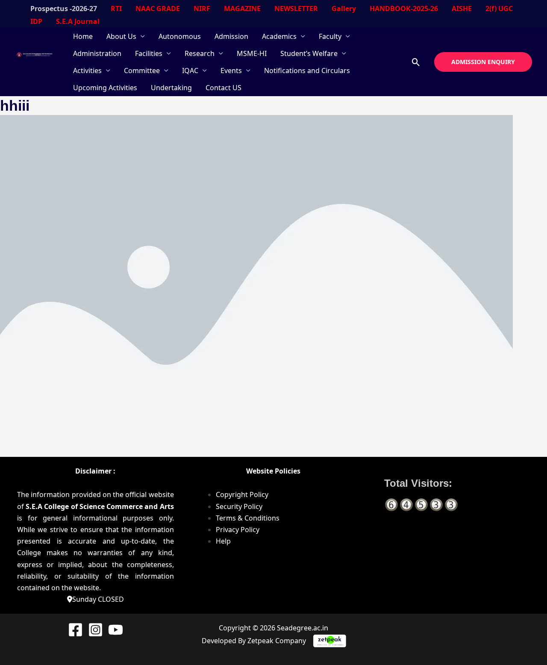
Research (200, 53)
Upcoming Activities (105, 87)
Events (231, 70)
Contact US (223, 87)
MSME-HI (252, 53)
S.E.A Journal (78, 21)
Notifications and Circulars (307, 70)
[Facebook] (75, 629)
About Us (121, 36)
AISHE (462, 8)
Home (83, 36)
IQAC (190, 70)
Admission (231, 36)
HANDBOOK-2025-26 (404, 8)
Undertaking (171, 87)
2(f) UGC (499, 8)
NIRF (202, 8)
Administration (97, 53)
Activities (87, 70)
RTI (116, 8)
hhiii (14, 105)
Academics (279, 36)
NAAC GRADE (157, 8)
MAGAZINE (242, 8)
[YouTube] (115, 629)
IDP (36, 21)
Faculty (330, 36)
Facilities (148, 53)
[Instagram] (95, 629)
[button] (416, 62)
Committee (142, 70)
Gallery (344, 8)
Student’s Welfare (309, 53)
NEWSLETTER (296, 8)
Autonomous (180, 36)
